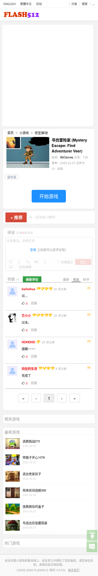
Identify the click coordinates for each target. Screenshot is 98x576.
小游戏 (24, 132)
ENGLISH (10, 4)
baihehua (29, 289)
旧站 (39, 4)
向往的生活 (30, 368)
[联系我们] (92, 546)
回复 (34, 303)
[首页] (21, 15)
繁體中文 (26, 4)
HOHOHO (29, 342)
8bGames (67, 157)
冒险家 (11, 177)
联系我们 (73, 570)
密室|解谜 (41, 132)
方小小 (27, 315)
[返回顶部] (92, 535)
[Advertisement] (49, 75)
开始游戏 (48, 196)
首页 (10, 132)
